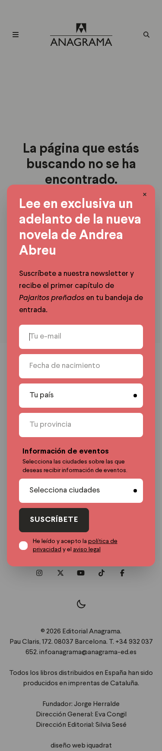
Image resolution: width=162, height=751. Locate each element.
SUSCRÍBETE (54, 520)
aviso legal (87, 549)
